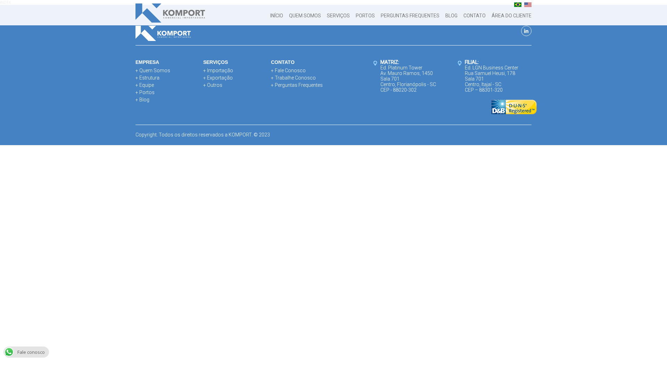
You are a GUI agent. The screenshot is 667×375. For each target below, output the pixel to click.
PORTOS (365, 15)
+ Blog (142, 99)
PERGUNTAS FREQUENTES (410, 15)
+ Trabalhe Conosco (293, 78)
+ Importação (218, 70)
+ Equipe (144, 85)
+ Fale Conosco (288, 70)
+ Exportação (218, 78)
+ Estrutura (147, 78)
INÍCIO (276, 15)
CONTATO (474, 15)
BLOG (451, 15)
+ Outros (212, 85)
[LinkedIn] (526, 31)
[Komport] (170, 14)
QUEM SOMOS (305, 15)
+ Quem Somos (152, 70)
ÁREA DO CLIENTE (512, 15)
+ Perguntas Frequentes (297, 85)
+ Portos (145, 92)
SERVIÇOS (338, 15)
